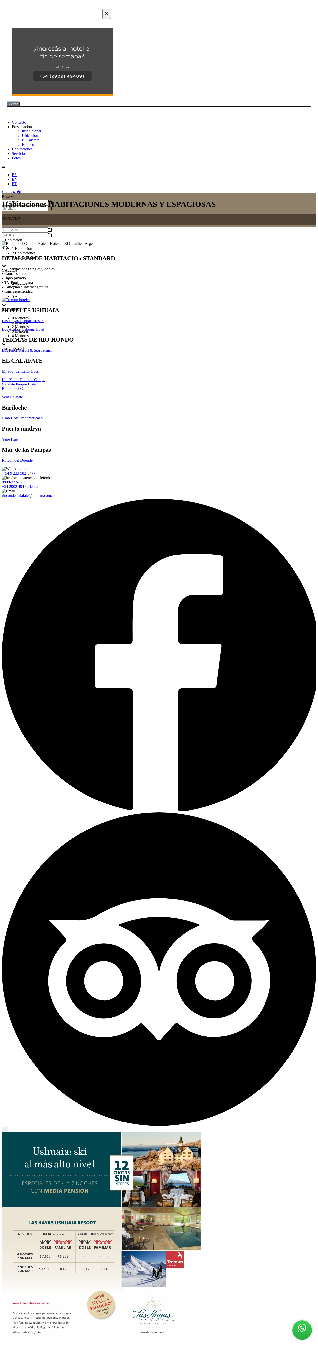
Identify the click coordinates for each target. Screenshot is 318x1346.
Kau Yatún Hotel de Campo (23, 380)
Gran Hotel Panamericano (22, 418)
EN (14, 179)
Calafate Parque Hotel (19, 384)
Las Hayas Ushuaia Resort (23, 321)
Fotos (16, 158)
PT (14, 184)
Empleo (28, 144)
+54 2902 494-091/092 (20, 486)
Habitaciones (22, 149)
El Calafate (30, 140)
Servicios (19, 153)
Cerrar (13, 104)
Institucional (31, 131)
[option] (164, 296)
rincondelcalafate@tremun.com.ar (28, 495)
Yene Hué (10, 439)
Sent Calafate (12, 397)
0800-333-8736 (14, 482)
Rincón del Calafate (17, 388)
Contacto (19, 122)
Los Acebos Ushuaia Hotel (23, 329)
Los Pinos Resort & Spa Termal (27, 350)
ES (14, 175)
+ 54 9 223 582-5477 (18, 473)
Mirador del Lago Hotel (20, 371)
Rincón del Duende (17, 460)
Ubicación (30, 135)
